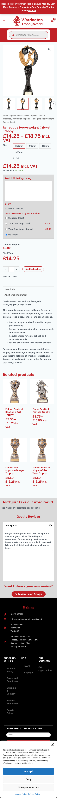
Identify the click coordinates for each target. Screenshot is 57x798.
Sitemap (28, 672)
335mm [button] (19, 152)
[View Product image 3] (36, 104)
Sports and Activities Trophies (23, 115)
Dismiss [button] (32, 10)
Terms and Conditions (12, 680)
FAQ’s (27, 665)
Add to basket (33, 269)
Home (5, 115)
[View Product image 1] (9, 104)
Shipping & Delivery (11, 690)
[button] (52, 744)
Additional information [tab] (16, 295)
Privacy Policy (34, 794)
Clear (16, 158)
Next (53, 104)
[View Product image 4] (50, 104)
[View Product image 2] (22, 104)
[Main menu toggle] (4, 21)
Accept (28, 771)
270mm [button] (32, 146)
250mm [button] (19, 146)
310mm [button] (45, 146)
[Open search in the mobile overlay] (28, 34)
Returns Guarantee (12, 702)
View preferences (28, 787)
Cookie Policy (21, 794)
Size (5, 145)
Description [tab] (10, 289)
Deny (28, 779)
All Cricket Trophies (21, 119)
